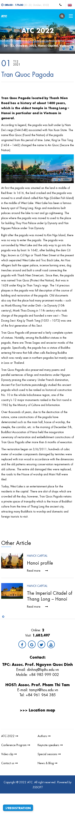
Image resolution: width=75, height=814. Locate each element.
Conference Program (14, 744)
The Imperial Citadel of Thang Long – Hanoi (49, 595)
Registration (19, 808)
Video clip (7, 754)
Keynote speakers (49, 744)
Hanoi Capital (37, 555)
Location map (42, 709)
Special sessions (48, 754)
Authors (43, 735)
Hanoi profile (40, 562)
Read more (34, 570)
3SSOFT (37, 787)
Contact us (8, 763)
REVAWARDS (57, 726)
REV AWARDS (40, 726)
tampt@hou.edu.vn (43, 689)
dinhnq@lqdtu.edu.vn (43, 669)
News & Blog (46, 763)
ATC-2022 (8, 735)
